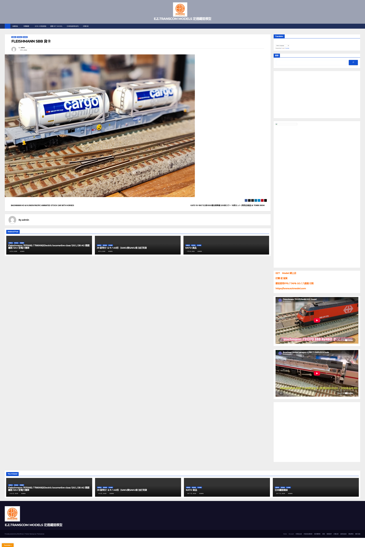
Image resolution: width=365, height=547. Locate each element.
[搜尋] (353, 62)
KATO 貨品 (191, 247)
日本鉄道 (110, 245)
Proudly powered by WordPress (14, 534)
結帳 (323, 534)
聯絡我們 (329, 534)
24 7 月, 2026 (280, 493)
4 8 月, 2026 (102, 493)
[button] (358, 26)
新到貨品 (19, 37)
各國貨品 (15, 26)
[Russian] (290, 41)
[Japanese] (282, 41)
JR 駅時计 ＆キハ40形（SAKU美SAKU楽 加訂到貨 (122, 247)
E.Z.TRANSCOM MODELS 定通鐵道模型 (182, 19)
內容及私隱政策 (308, 534)
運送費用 (350, 534)
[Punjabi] (286, 41)
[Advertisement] (283, 431)
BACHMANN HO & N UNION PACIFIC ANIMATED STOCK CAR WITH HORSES (42, 205)
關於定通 (357, 534)
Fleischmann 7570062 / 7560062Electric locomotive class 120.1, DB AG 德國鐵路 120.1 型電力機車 (48, 246)
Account (291, 534)
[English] (280, 41)
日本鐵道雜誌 (281, 490)
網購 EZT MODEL (56, 26)
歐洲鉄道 (25, 37)
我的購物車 (317, 534)
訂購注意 (86, 26)
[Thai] (276, 43)
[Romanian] (288, 41)
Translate (287, 48)
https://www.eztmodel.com (291, 288)
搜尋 (277, 56)
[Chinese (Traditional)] (276, 41)
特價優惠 (27, 26)
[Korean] (284, 41)
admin (23, 47)
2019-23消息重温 (40, 26)
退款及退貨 (343, 534)
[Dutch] (278, 41)
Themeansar (40, 534)
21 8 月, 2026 (14, 493)
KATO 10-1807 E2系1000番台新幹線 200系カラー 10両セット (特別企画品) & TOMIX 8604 (228, 205)
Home (285, 534)
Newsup (32, 534)
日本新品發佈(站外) (73, 26)
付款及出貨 (299, 534)
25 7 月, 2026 (192, 493)
